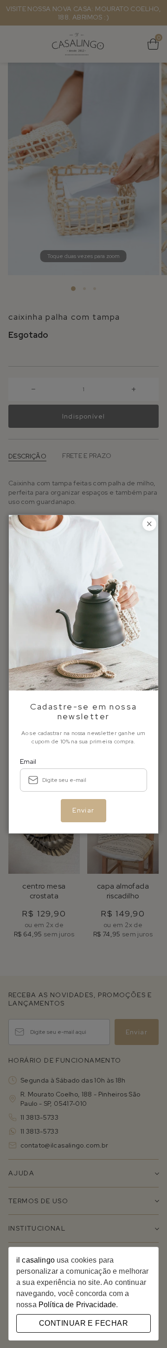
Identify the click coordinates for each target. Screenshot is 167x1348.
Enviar (83, 810)
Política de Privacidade (77, 1305)
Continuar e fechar (83, 1323)
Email (28, 761)
